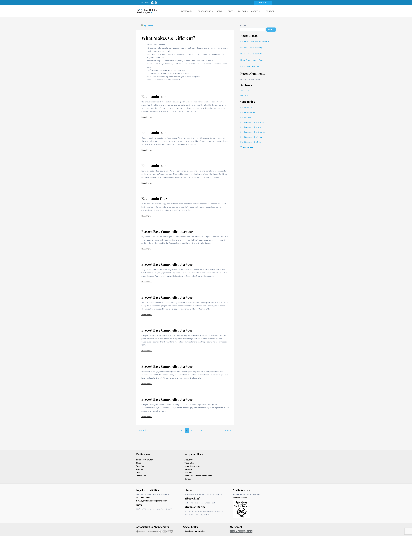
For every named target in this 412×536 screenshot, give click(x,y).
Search (243, 26)
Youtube (201, 531)
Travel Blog (189, 463)
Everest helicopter (248, 112)
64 (201, 430)
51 (191, 430)
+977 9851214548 (143, 498)
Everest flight (246, 107)
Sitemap (188, 472)
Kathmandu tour (153, 96)
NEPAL (219, 11)
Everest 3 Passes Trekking (251, 48)
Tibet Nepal (141, 476)
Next (228, 430)
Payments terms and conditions (198, 476)
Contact (188, 479)
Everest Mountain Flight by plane (254, 41)
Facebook (189, 531)
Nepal (138, 463)
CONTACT (270, 11)
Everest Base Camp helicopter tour (167, 231)
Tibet (138, 472)
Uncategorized (246, 147)
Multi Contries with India (250, 127)
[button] (263, 3)
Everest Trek (245, 117)
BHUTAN (242, 11)
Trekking (140, 466)
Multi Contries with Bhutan (252, 122)
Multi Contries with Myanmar (252, 132)
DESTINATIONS (204, 11)
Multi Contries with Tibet (250, 142)
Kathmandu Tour (154, 198)
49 (182, 430)
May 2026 (244, 96)
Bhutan (139, 469)
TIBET (230, 11)
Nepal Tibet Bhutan (144, 460)
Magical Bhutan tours (249, 66)
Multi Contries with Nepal (251, 137)
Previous (144, 430)
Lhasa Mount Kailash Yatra (251, 54)
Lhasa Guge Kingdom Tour (251, 60)
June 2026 (244, 91)
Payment (188, 469)
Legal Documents (192, 466)
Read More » (146, 117)
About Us (255, 11)
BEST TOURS (186, 11)
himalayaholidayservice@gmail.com (151, 501)
